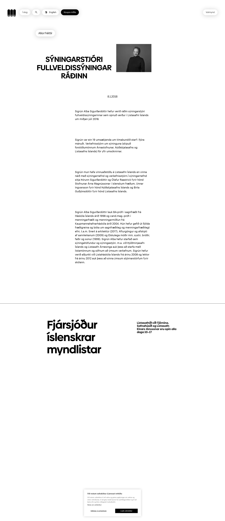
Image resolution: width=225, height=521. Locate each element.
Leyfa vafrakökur (126, 511)
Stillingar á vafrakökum (99, 511)
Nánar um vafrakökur (94, 505)
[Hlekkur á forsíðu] (12, 13)
